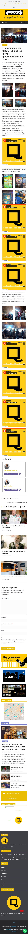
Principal (3, 867)
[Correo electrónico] (20, 474)
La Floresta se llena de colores (11, 499)
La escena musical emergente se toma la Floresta (16, 776)
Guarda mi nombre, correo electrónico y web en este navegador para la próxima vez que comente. (13, 642)
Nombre (3, 617)
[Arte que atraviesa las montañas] (14, 562)
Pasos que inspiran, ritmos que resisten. (17, 768)
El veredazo (5, 741)
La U (2, 879)
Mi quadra (5, 44)
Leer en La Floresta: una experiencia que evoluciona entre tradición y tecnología (13, 746)
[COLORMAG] (4, 838)
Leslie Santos (8, 486)
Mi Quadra (3, 870)
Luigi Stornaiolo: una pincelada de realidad (13, 552)
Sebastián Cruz (16, 752)
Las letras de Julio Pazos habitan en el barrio (13, 527)
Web (2, 630)
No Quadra (4, 876)
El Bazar (3, 882)
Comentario (5, 598)
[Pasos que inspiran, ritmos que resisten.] (5, 769)
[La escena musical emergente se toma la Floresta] (5, 778)
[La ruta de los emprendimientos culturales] (5, 785)
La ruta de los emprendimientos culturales (18, 784)
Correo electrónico (7, 624)
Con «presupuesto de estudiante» (16, 502)
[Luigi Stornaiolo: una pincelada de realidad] (14, 536)
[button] (25, 931)
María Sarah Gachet (19, 62)
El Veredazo (4, 873)
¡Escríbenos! (16, 859)
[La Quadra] (2, 22)
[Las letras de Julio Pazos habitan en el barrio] (14, 511)
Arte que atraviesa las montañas (13, 577)
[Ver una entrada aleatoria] (25, 22)
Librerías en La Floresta (10, 3)
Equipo (2, 885)
